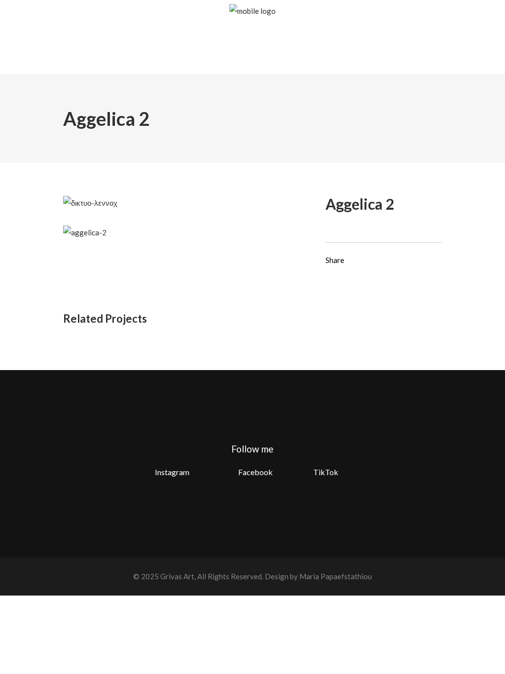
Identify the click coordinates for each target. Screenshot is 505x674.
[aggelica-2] (85, 231)
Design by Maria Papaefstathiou (318, 576)
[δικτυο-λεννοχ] (90, 201)
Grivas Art (176, 576)
